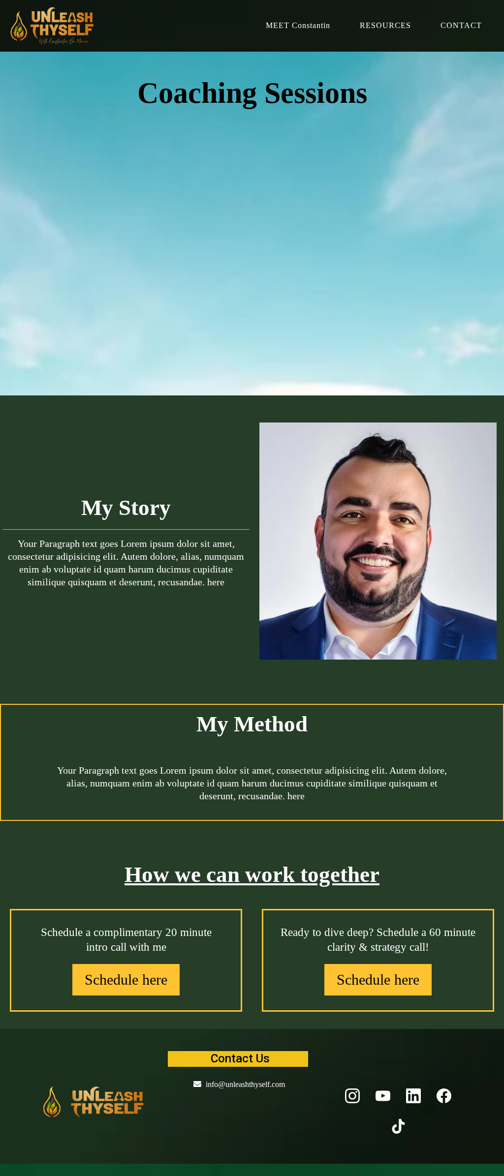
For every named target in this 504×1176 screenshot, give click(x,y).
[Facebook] (444, 1096)
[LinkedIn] (413, 1096)
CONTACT (461, 25)
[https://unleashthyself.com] (53, 26)
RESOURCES (385, 25)
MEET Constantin (298, 25)
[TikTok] (398, 1126)
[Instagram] (352, 1096)
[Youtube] (383, 1096)
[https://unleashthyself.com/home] (94, 1101)
